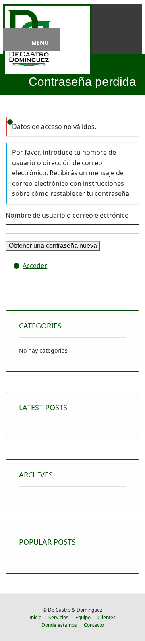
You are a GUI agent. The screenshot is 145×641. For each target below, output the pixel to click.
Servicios (58, 617)
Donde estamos (59, 625)
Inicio (35, 617)
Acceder (35, 265)
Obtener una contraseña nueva (53, 245)
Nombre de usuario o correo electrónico (67, 215)
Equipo (83, 617)
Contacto (94, 625)
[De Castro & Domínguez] (29, 68)
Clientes (106, 617)
